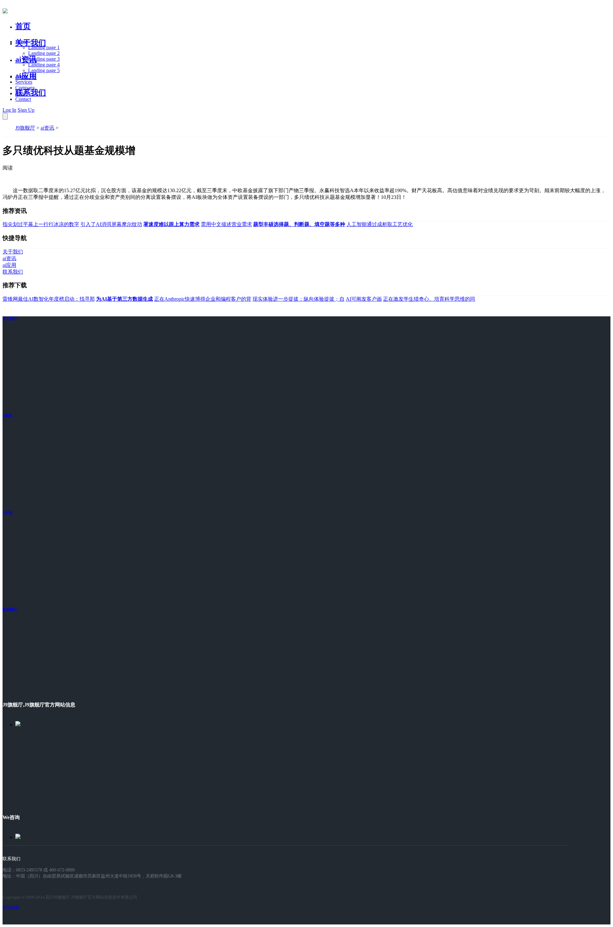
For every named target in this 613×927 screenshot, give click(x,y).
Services (23, 82)
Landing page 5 (44, 70)
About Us (25, 76)
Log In (9, 110)
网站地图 (11, 907)
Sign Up (26, 110)
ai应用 (7, 512)
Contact (23, 99)
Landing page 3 (44, 59)
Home (21, 41)
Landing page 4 (44, 64)
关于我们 (30, 43)
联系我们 (30, 92)
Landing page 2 (44, 53)
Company (25, 87)
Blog (20, 93)
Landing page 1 (44, 47)
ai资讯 (26, 59)
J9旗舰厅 (25, 128)
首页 (23, 26)
